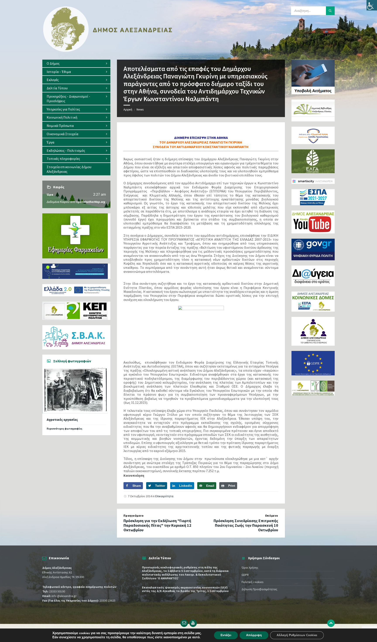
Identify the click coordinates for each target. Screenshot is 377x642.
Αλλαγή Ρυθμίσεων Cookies (297, 635)
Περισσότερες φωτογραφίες (64, 428)
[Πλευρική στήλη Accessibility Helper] (372, 5)
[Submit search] (330, 10)
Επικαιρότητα (164, 496)
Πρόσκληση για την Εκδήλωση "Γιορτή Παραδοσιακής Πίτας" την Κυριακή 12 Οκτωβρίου (157, 525)
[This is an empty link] (331, 623)
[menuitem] (76, 63)
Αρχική (127, 109)
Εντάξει (226, 635)
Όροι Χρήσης (250, 568)
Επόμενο (271, 516)
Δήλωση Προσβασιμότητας (259, 589)
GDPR (245, 575)
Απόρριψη (254, 635)
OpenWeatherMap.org (90, 202)
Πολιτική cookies (253, 582)
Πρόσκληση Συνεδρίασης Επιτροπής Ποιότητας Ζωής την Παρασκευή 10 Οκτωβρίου (246, 525)
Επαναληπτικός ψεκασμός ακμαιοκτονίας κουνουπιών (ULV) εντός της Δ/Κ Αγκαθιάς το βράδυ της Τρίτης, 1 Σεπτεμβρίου (185, 589)
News (140, 109)
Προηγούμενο (133, 516)
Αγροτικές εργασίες (62, 420)
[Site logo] (107, 51)
